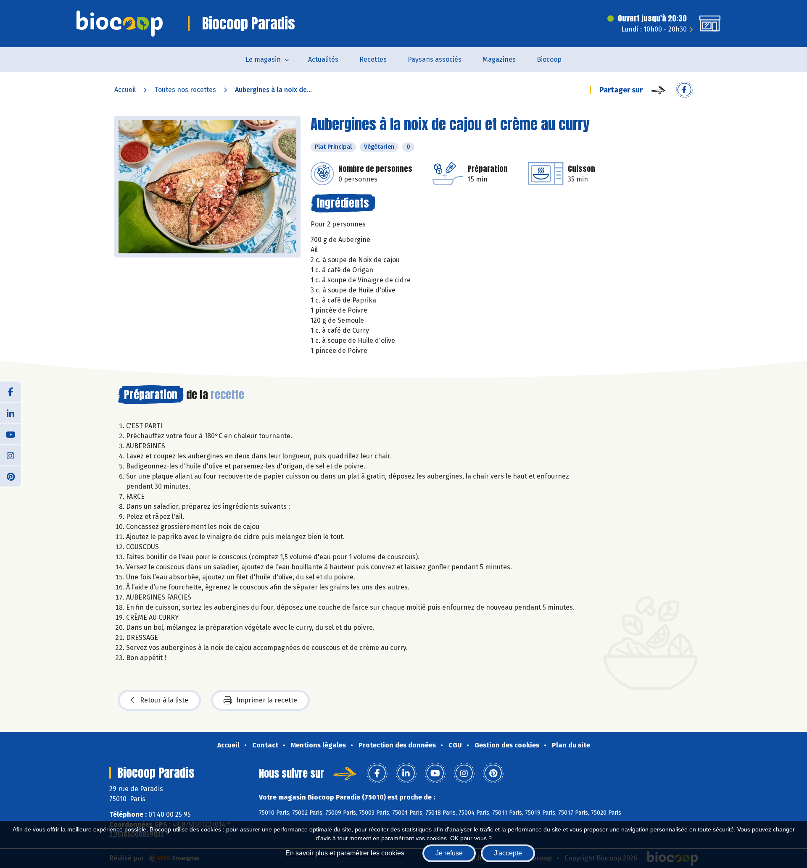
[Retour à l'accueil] (119, 24)
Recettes (373, 59)
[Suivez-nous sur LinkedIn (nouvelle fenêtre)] (10, 412)
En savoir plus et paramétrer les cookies (344, 853)
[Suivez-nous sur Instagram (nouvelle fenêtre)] (10, 455)
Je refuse (449, 853)
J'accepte (508, 853)
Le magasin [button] (263, 59)
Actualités (323, 59)
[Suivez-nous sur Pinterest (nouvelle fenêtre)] (10, 476)
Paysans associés (435, 59)
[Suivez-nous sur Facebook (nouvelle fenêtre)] (10, 391)
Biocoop (549, 59)
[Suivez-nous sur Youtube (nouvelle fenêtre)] (10, 434)
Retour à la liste (164, 700)
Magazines (499, 59)
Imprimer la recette (266, 700)
